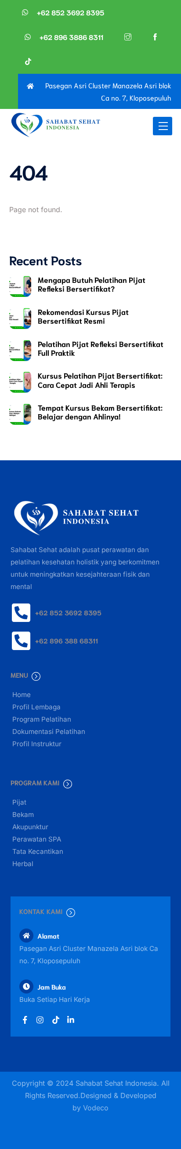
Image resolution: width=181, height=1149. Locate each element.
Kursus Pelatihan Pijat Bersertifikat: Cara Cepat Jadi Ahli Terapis (100, 379)
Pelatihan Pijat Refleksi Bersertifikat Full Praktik (100, 348)
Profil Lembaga (36, 707)
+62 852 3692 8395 (68, 612)
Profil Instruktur (37, 744)
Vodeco (96, 1107)
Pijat (19, 802)
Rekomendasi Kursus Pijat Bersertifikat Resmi (83, 316)
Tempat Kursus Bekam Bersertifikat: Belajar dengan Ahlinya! (100, 411)
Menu (19, 674)
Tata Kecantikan (37, 851)
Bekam (23, 814)
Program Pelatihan (41, 719)
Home (21, 694)
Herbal (22, 864)
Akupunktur (30, 827)
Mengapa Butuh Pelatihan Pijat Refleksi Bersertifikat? (91, 284)
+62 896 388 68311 (66, 640)
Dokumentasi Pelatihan (48, 731)
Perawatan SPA (36, 839)
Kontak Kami (41, 911)
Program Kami (35, 782)
